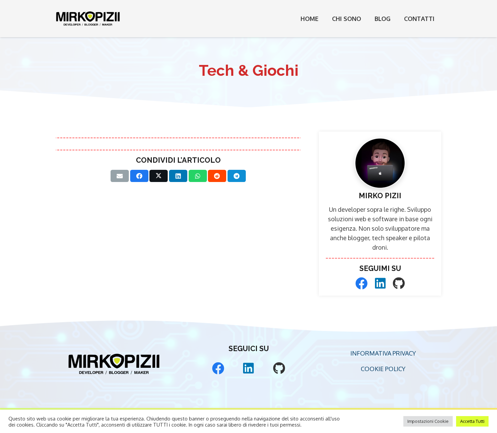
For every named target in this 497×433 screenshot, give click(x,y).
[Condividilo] (139, 176)
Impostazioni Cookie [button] (428, 421)
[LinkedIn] (380, 283)
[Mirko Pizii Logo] (88, 18)
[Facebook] (361, 283)
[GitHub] (399, 283)
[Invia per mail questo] (120, 176)
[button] (366, 18)
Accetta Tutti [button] (472, 421)
